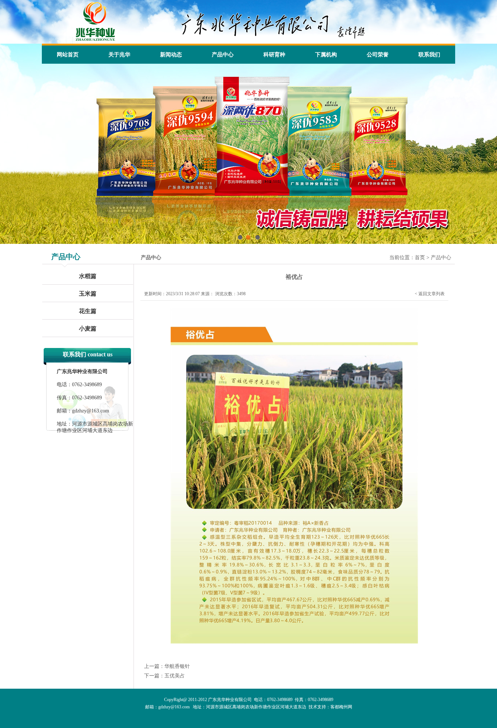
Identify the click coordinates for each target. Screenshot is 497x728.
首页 (420, 257)
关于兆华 (119, 55)
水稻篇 (87, 276)
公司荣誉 (378, 55)
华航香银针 (177, 666)
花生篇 (87, 311)
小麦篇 (87, 328)
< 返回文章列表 (430, 293)
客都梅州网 (341, 706)
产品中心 (223, 55)
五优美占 (174, 675)
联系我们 (429, 55)
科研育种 (274, 55)
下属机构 (326, 55)
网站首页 (68, 55)
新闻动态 (171, 55)
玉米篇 (87, 293)
